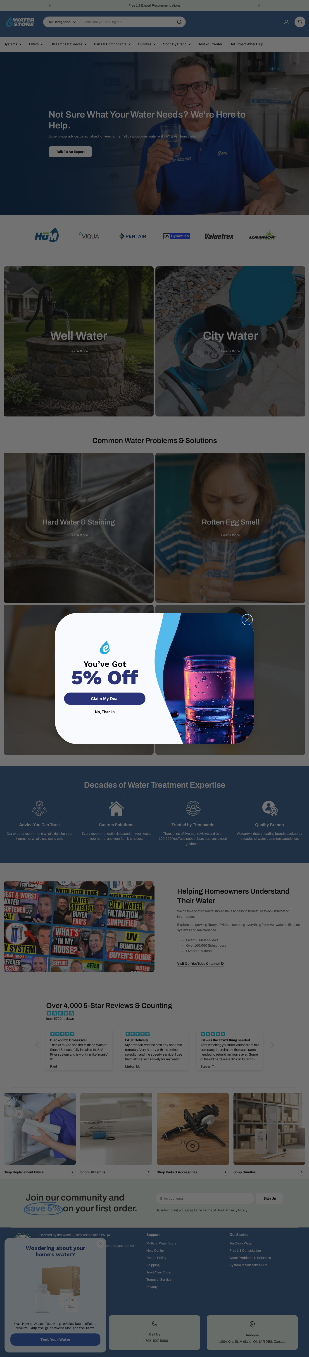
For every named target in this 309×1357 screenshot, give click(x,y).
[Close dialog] (247, 620)
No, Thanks (105, 712)
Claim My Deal (105, 698)
